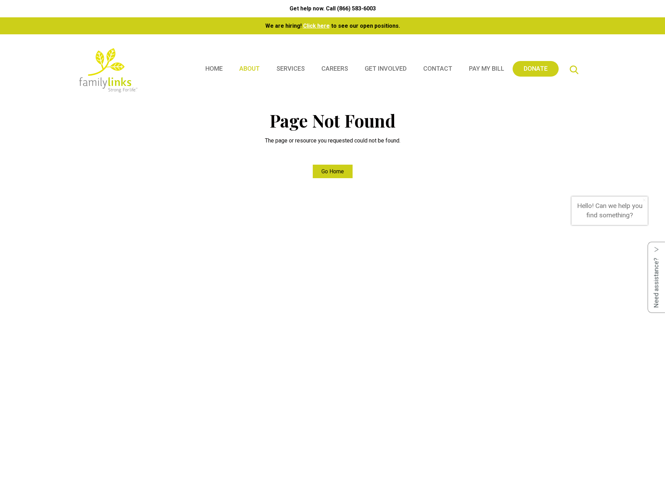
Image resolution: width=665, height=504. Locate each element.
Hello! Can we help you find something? (609, 210)
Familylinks (108, 71)
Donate (536, 68)
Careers (334, 68)
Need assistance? (656, 282)
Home (214, 68)
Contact (437, 68)
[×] (644, 200)
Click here (316, 26)
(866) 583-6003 (356, 8)
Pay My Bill (486, 68)
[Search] (573, 71)
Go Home (332, 171)
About (249, 68)
